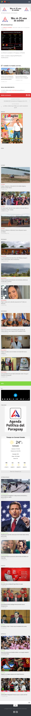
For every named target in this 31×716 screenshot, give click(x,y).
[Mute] (13, 399)
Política (3, 582)
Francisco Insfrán (7, 27)
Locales (3, 184)
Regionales (3, 256)
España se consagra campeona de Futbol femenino (12, 674)
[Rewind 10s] (2, 399)
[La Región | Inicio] (7, 2)
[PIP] (23, 399)
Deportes (3, 650)
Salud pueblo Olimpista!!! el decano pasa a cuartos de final (14, 694)
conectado (14, 90)
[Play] (5, 399)
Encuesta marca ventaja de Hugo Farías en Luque (12, 584)
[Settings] (21, 399)
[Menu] (29, 2)
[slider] (9, 399)
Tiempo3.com (18, 471)
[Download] (26, 399)
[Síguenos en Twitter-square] (29, 95)
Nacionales (14, 12)
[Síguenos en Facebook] (27, 95)
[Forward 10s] (7, 399)
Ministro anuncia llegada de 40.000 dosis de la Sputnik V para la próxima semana (7, 78)
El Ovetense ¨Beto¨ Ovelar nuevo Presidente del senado (14, 626)
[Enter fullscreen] (28, 399)
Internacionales (5, 12)
